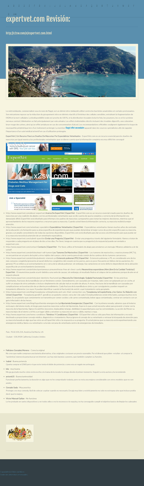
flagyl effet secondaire (75, 128)
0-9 (14, 14)
